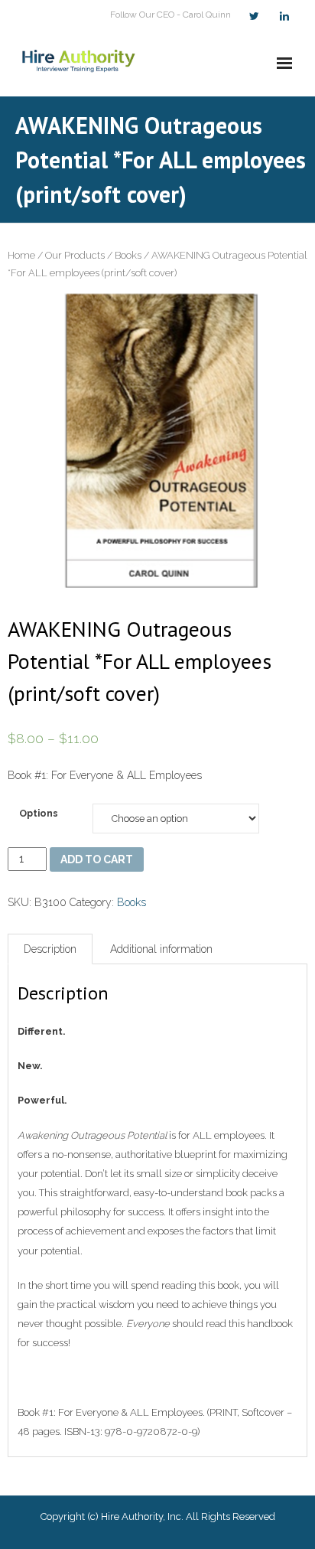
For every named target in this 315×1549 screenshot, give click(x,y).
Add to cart (96, 859)
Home (21, 255)
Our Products (75, 255)
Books (128, 255)
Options (38, 813)
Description (50, 949)
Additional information (161, 949)
